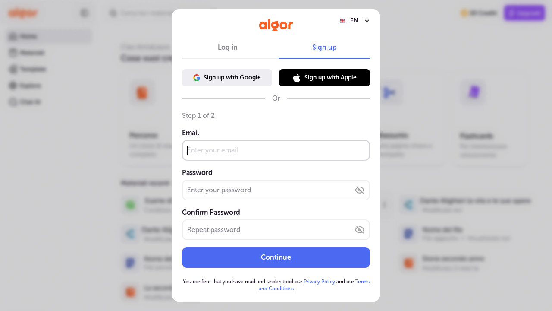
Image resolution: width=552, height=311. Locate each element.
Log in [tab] (228, 47)
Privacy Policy (319, 282)
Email (190, 133)
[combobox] (355, 20)
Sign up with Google (232, 77)
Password (197, 172)
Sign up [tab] (324, 47)
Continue (276, 257)
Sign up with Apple (330, 77)
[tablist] (276, 47)
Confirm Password (211, 212)
